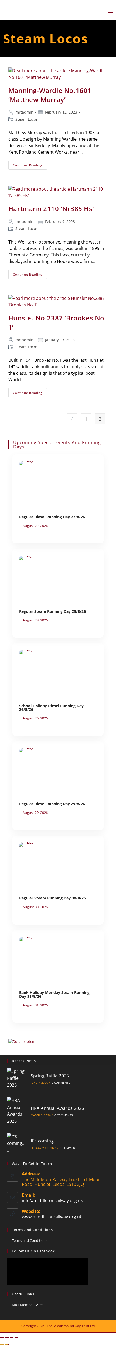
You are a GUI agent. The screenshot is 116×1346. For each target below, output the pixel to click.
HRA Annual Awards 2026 (57, 1108)
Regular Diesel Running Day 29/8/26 (52, 803)
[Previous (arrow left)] (2, 1344)
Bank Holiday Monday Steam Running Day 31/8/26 (54, 994)
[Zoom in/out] (2, 1337)
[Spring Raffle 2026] (17, 1078)
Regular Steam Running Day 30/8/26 (52, 898)
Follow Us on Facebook (33, 1251)
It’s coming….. (45, 1141)
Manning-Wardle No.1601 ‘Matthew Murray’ (49, 95)
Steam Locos (26, 119)
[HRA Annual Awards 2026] (17, 1111)
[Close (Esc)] (16, 1337)
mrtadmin (24, 112)
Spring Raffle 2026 (50, 1076)
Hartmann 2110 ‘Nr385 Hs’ (51, 208)
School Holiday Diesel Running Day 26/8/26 (51, 707)
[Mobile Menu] (108, 10)
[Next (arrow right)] (7, 1344)
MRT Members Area (27, 1304)
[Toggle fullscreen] (7, 1337)
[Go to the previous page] (72, 418)
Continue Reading (30, 164)
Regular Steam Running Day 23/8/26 (52, 611)
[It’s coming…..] (17, 1143)
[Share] (11, 1337)
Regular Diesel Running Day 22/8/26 (52, 516)
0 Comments (61, 1082)
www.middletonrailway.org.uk (52, 1217)
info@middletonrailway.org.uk (52, 1200)
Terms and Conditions (29, 1240)
